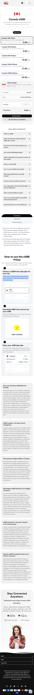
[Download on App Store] (11, 615)
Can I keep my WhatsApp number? (13, 152)
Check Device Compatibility (17, 119)
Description (17, 219)
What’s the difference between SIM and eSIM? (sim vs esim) (15, 139)
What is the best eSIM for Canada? (13, 192)
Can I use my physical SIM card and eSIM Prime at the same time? (15, 198)
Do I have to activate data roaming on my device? (15, 146)
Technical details (17, 222)
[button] (30, 3)
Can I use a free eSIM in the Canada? (14, 169)
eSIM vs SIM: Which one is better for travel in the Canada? (16, 158)
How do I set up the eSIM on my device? (15, 181)
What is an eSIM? (8, 133)
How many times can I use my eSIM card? (15, 204)
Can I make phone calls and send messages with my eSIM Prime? (16, 186)
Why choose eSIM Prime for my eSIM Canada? (14, 175)
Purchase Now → (17, 116)
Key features (17, 215)
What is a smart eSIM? (10, 164)
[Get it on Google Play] (23, 615)
